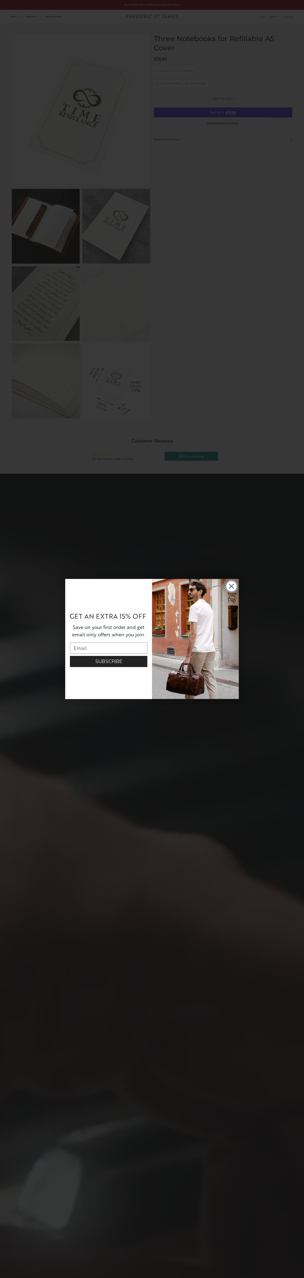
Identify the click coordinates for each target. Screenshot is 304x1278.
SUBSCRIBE (108, 661)
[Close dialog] (231, 586)
